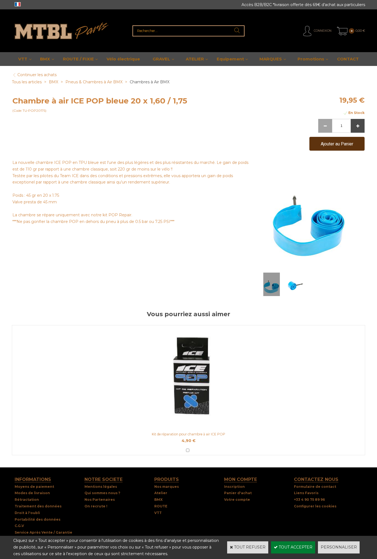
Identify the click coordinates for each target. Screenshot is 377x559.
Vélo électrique (123, 59)
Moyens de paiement (34, 487)
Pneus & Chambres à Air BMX (94, 81)
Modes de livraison (32, 493)
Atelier (160, 493)
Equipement (230, 59)
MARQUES (270, 59)
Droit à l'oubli (27, 513)
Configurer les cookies (315, 506)
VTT (22, 59)
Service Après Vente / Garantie (43, 532)
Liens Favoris (306, 493)
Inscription (234, 487)
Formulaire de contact (315, 487)
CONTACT (348, 59)
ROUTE (160, 506)
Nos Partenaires (99, 499)
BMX (45, 59)
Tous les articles (27, 81)
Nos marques (166, 487)
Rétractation (27, 499)
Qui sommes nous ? (102, 493)
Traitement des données (38, 506)
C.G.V (19, 526)
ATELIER (195, 59)
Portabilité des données (37, 519)
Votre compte (237, 499)
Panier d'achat (238, 493)
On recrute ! (95, 506)
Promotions (311, 59)
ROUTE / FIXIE (78, 59)
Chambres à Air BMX (149, 81)
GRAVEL (161, 59)
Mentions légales (100, 487)
